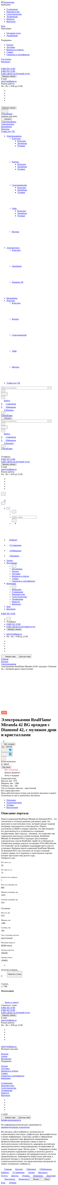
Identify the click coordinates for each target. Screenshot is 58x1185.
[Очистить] (50, 387)
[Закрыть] (3, 503)
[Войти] (2, 497)
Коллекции (6, 1059)
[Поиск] (3, 494)
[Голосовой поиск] (4, 394)
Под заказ (6, 767)
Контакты (5, 1095)
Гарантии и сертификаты (12, 1076)
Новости (5, 1093)
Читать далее (29, 1149)
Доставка (5, 1068)
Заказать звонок (8, 76)
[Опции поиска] (3, 390)
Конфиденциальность (11, 1120)
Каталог (4, 1054)
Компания (5, 1078)
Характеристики (14, 802)
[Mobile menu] (3, 446)
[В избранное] (7, 750)
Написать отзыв (14, 974)
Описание (11, 800)
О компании (6, 1083)
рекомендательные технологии (15, 1127)
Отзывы (10, 805)
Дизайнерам (6, 1090)
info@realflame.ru (9, 81)
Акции (4, 1056)
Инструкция (12, 807)
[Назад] (14, 511)
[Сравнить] (7, 754)
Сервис (4, 1073)
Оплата (4, 1066)
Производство (7, 1085)
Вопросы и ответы (9, 1071)
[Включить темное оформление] (4, 111)
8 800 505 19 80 (8, 69)
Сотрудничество (8, 1088)
